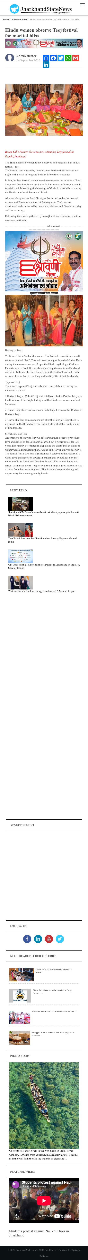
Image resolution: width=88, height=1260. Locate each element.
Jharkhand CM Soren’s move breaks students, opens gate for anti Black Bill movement (43, 513)
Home (6, 19)
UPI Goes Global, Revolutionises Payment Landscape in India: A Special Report (44, 566)
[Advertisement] (44, 875)
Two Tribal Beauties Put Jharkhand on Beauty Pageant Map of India (42, 539)
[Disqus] (44, 653)
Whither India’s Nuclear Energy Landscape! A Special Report (42, 591)
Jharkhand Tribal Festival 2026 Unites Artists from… (54, 1011)
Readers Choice (19, 19)
